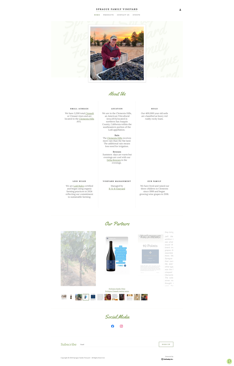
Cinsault (89, 113)
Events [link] (136, 15)
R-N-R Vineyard (117, 188)
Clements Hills (86, 118)
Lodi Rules (78, 185)
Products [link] (108, 15)
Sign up (166, 344)
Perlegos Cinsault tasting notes (117, 291)
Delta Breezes (114, 160)
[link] (117, 9)
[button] (180, 10)
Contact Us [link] (123, 15)
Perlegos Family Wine (117, 289)
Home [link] (97, 15)
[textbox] (118, 344)
